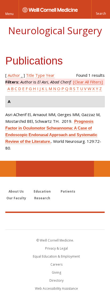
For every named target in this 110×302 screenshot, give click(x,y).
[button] (100, 9)
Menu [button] (9, 14)
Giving (56, 272)
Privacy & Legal (56, 248)
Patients (68, 191)
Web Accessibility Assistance (56, 288)
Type (40, 75)
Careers (56, 264)
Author (14, 75)
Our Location (8, 169)
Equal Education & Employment (56, 256)
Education (42, 191)
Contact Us (102, 169)
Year (50, 75)
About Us (16, 191)
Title (30, 75)
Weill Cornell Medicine (55, 221)
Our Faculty (16, 198)
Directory (56, 280)
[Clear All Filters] (88, 82)
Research (42, 198)
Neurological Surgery (55, 30)
